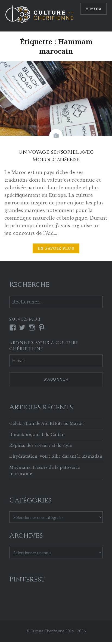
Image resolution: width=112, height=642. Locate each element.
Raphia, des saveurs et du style (40, 445)
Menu (95, 9)
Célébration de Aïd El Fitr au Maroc (46, 423)
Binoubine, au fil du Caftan (37, 434)
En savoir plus (56, 248)
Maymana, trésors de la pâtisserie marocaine (44, 470)
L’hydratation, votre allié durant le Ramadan (55, 456)
